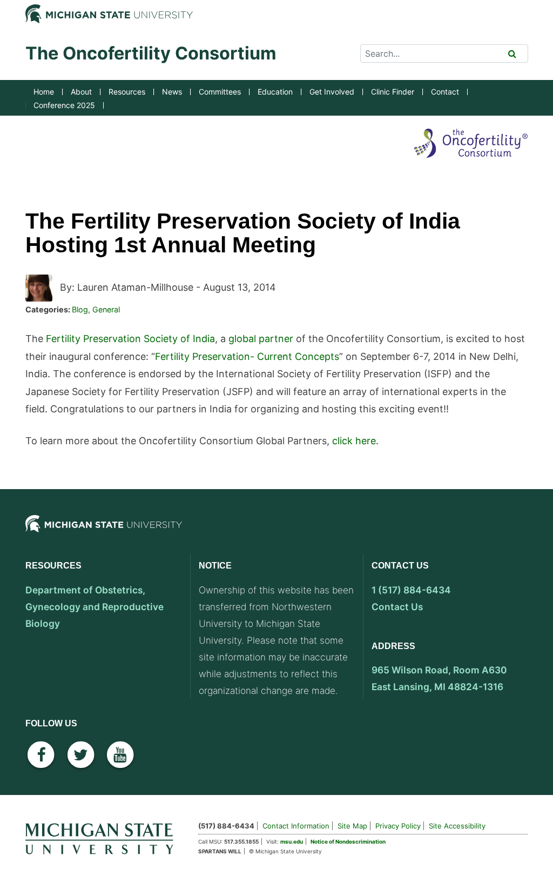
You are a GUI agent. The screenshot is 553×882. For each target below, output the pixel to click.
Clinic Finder (392, 91)
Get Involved (331, 91)
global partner (260, 338)
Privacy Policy (398, 825)
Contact (445, 91)
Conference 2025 (64, 105)
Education (275, 91)
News (172, 91)
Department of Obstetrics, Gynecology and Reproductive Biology (94, 606)
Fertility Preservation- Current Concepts (247, 356)
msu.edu (291, 841)
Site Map (352, 825)
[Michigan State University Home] (103, 837)
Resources (127, 91)
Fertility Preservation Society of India (130, 338)
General (106, 309)
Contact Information (295, 825)
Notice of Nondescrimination (348, 841)
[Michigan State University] (103, 533)
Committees (220, 91)
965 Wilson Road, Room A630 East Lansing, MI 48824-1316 (439, 678)
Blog (80, 309)
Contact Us (397, 606)
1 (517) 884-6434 (411, 590)
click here (354, 440)
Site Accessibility (457, 825)
